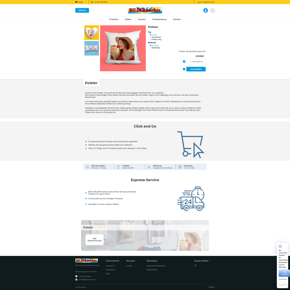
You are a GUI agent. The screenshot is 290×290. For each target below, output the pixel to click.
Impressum (110, 266)
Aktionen (82, 10)
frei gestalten (196, 69)
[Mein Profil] (205, 10)
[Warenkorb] (212, 10)
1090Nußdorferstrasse (95, 240)
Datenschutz (110, 270)
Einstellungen (283, 279)
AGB (107, 274)
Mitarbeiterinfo (152, 270)
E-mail (80, 2)
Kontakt (129, 266)
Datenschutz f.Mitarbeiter (156, 266)
